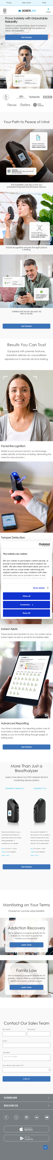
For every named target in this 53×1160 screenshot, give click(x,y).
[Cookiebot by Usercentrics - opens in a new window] (39, 544)
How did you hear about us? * (13, 1065)
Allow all (26, 596)
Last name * (31, 1029)
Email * (5, 1041)
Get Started (26, 37)
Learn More (26, 945)
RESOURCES (11, 1105)
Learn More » (5, 855)
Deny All (26, 613)
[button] (4, 10)
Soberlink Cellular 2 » (14, 788)
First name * (7, 1029)
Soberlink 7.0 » (40, 788)
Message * (6, 1052)
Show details (39, 588)
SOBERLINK (10, 1097)
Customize (25, 604)
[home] (26, 10)
